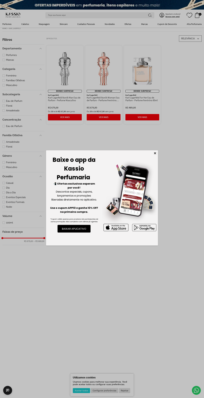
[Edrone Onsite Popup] (102, 199)
